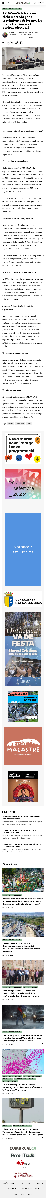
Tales (29, 423)
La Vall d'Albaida (30, 987)
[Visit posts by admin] (5, 35)
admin (13, 32)
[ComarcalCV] (23, 2)
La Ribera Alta (20, 1078)
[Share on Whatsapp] (8, 43)
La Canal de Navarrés (32, 1076)
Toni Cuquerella (9, 907)
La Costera (7, 1078)
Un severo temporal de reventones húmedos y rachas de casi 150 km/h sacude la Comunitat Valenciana (22, 1087)
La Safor (31, 1078)
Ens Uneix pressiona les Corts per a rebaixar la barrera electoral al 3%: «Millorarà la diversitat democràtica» (20, 993)
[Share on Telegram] (12, 43)
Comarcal (7, 1125)
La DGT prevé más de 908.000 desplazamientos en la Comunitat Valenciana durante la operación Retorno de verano (22, 947)
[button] (4, 2)
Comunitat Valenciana (12, 8)
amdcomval (20, 423)
